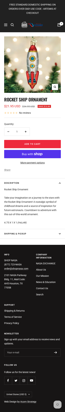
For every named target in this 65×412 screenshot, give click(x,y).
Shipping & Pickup (15, 234)
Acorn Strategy (28, 401)
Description (11, 183)
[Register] (55, 352)
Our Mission (42, 275)
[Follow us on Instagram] (24, 380)
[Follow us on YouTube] (31, 380)
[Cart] (59, 24)
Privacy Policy (11, 323)
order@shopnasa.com (16, 268)
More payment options (32, 162)
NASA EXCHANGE (45, 263)
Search (40, 294)
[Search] (12, 24)
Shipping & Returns (14, 310)
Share (7, 170)
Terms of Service (13, 317)
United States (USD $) (16, 394)
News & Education (46, 282)
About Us (41, 269)
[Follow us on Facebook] (8, 380)
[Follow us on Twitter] (16, 380)
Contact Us (42, 288)
